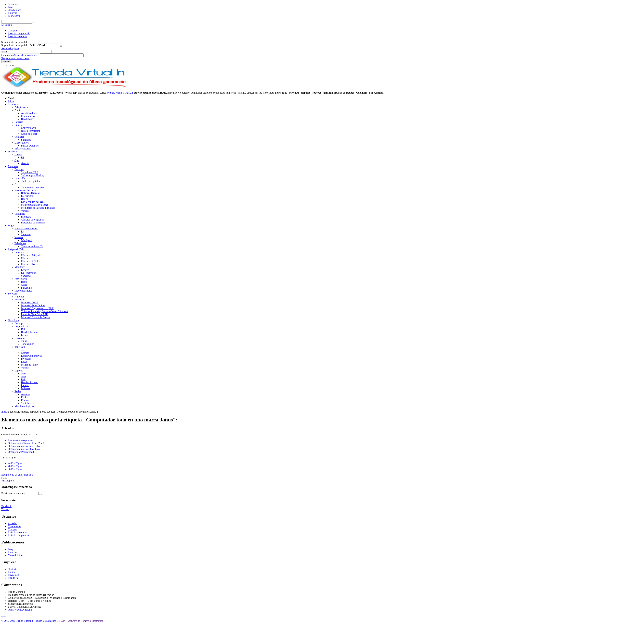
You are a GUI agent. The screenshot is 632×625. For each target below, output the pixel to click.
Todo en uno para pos (32, 187)
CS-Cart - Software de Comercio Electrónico (80, 620)
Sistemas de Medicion (25, 190)
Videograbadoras (23, 290)
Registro (14, 48)
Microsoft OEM (29, 302)
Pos (16, 184)
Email (4, 51)
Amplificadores (29, 113)
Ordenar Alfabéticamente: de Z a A (26, 443)
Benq (24, 281)
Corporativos (21, 326)
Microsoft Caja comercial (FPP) (37, 308)
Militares (25, 388)
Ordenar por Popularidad (21, 452)
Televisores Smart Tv (32, 246)
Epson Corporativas (31, 355)
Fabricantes (14, 15)
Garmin (25, 163)
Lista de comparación (19, 33)
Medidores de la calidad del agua (38, 207)
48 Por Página (15, 466)
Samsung (26, 139)
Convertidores (28, 127)
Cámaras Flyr (28, 264)
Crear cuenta (14, 526)
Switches (25, 403)
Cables (18, 124)
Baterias (18, 122)
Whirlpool (26, 240)
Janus (24, 341)
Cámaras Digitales (30, 261)
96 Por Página (15, 469)
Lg (22, 231)
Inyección (26, 358)
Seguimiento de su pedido (14, 45)
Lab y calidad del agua (33, 201)
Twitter (5, 509)
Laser (24, 361)
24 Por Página (15, 463)
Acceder (5, 48)
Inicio (11, 101)
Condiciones (14, 10)
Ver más (27, 210)
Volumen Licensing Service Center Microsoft (44, 311)
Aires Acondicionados (26, 228)
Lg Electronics (28, 272)
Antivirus (19, 296)
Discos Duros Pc (30, 145)
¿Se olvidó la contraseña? (26, 55)
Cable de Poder (29, 133)
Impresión (19, 346)
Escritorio (19, 338)
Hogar (11, 225)
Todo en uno (27, 344)
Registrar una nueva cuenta (15, 58)
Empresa (12, 13)
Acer (23, 373)
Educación (20, 178)
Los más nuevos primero (20, 440)
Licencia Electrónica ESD (34, 314)
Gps (16, 160)
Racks (24, 397)
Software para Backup (32, 175)
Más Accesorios (24, 148)
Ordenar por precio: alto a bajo (24, 449)
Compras (12, 30)
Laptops (18, 370)
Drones (18, 154)
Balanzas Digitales (30, 193)
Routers (25, 400)
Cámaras (19, 252)
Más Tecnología (24, 406)
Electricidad (27, 196)
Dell (23, 329)
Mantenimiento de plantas (34, 204)
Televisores (20, 243)
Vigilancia (19, 213)
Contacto (12, 569)
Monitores (19, 267)
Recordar (9, 65)
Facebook (6, 506)
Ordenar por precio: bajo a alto (24, 446)
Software (12, 293)
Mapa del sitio (15, 555)
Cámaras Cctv (28, 258)
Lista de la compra (17, 36)
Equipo (11, 572)
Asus (23, 376)
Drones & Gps (15, 151)
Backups (19, 169)
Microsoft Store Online (33, 305)
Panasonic (26, 287)
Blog (10, 7)
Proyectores (20, 278)
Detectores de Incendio (33, 222)
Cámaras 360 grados (31, 255)
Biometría (26, 216)
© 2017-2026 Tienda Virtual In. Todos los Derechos (29, 620)
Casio (24, 284)
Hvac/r (24, 198)
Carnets (25, 352)
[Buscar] (33, 22)
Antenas (25, 394)
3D (22, 349)
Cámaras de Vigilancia (32, 219)
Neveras (18, 237)
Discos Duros (21, 142)
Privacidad (13, 575)
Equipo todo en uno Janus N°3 (17, 474)
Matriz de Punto (29, 364)
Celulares (19, 136)
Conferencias (28, 116)
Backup (18, 323)
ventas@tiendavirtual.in (20, 609)
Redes (17, 391)
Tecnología (13, 320)
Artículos (12, 4)
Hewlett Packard (29, 332)
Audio (17, 110)
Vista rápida (7, 480)
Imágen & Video (16, 249)
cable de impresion (30, 130)
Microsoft (19, 299)
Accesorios (13, 104)
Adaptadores (21, 107)
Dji (22, 157)
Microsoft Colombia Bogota (35, 317)
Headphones (27, 119)
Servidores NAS (29, 172)
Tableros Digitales (30, 181)
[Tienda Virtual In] (64, 87)
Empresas (13, 166)
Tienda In (13, 577)
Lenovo (25, 270)
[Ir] (61, 46)
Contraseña (7, 55)
